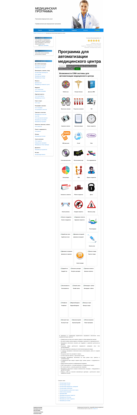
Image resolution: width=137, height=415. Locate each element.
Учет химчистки (38, 126)
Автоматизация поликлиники (66, 388)
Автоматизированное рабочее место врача (69, 390)
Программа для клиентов (40, 65)
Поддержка (74, 30)
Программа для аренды (40, 76)
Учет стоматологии (39, 89)
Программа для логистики (40, 114)
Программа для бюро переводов (42, 144)
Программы (51, 30)
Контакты (85, 30)
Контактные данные (37, 413)
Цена (63, 30)
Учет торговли (38, 74)
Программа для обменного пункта (42, 84)
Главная (40, 30)
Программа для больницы (65, 397)
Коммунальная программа (40, 142)
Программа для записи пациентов (67, 398)
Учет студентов (38, 141)
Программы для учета (38, 408)
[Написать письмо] (44, 45)
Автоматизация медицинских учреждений (69, 386)
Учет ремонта (38, 131)
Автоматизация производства (41, 72)
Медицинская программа (40, 91)
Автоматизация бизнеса (40, 154)
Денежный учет (38, 82)
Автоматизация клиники (65, 384)
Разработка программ (38, 407)
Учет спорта (37, 102)
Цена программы (37, 410)
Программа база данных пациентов (67, 395)
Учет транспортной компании (41, 117)
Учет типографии (38, 107)
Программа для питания (40, 136)
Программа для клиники (65, 400)
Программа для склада (40, 77)
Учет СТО (37, 116)
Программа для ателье (40, 98)
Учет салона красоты (39, 96)
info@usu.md (95, 408)
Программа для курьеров (40, 121)
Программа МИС (63, 393)
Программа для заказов (40, 67)
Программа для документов (41, 149)
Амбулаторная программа (65, 391)
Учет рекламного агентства (41, 109)
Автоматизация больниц (65, 383)
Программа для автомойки (40, 119)
